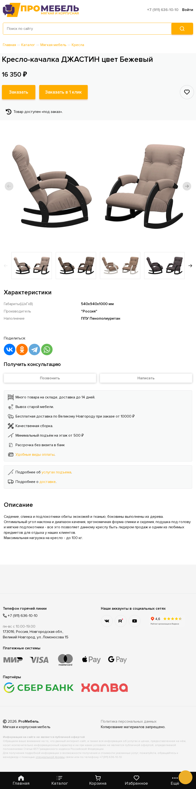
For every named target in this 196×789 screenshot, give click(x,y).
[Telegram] (34, 349)
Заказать (18, 92)
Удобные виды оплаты (35, 454)
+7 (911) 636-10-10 (162, 9)
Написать (146, 378)
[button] (9, 186)
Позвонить (50, 378)
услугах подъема (56, 472)
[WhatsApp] (47, 349)
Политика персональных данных (129, 721)
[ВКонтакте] (9, 349)
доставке (47, 481)
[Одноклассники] (22, 349)
